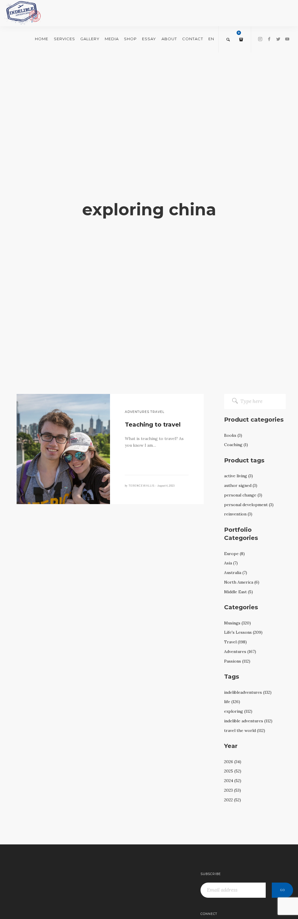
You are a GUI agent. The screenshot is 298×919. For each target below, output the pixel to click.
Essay (149, 38)
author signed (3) (240, 485)
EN (211, 38)
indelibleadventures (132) (248, 692)
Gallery (90, 38)
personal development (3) (249, 504)
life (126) (232, 701)
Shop (130, 38)
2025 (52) (232, 771)
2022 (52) (232, 799)
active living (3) (238, 475)
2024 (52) (232, 780)
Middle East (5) (238, 591)
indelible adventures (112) (248, 720)
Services (64, 38)
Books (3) (233, 435)
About (169, 38)
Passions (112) (237, 661)
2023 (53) (232, 790)
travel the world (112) (244, 730)
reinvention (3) (238, 514)
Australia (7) (235, 572)
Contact (192, 38)
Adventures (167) (240, 651)
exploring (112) (238, 711)
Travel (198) (235, 642)
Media (112, 38)
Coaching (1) (236, 444)
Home (41, 38)
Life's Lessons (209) (243, 632)
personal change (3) (243, 495)
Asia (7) (231, 563)
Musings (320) (237, 623)
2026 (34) (232, 761)
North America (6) (241, 582)
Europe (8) (234, 553)
